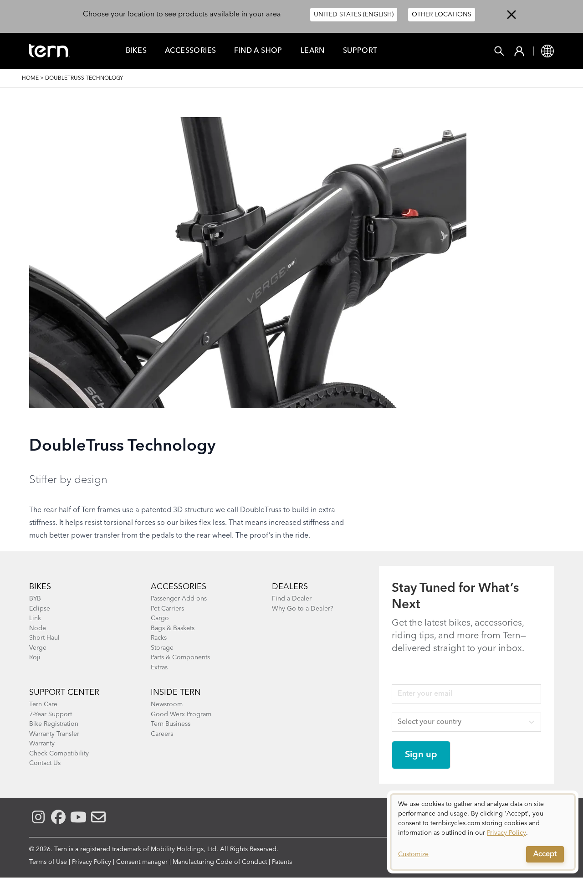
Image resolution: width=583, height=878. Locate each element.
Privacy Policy (91, 862)
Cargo (160, 618)
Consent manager (142, 862)
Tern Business (170, 724)
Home (30, 78)
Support (360, 51)
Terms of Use (48, 862)
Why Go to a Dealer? (302, 609)
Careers (162, 734)
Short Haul (44, 638)
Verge (37, 648)
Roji (35, 657)
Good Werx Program (181, 714)
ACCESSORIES (178, 587)
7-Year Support (50, 714)
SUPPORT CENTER (64, 692)
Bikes (136, 51)
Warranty (42, 743)
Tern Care (43, 704)
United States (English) (354, 14)
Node (37, 628)
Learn (313, 51)
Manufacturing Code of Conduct (220, 862)
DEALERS (290, 587)
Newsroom (167, 704)
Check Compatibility (59, 753)
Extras (159, 667)
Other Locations (441, 14)
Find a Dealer (292, 599)
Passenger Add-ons (179, 599)
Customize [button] (413, 854)
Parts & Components (180, 657)
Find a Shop (258, 51)
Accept (545, 854)
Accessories (190, 51)
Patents (282, 862)
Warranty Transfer (54, 734)
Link (35, 618)
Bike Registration (53, 724)
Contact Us (45, 763)
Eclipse (39, 609)
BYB (35, 599)
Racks (159, 638)
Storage (162, 648)
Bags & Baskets (172, 628)
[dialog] (483, 832)
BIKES (40, 587)
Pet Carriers (167, 609)
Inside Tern (176, 692)
